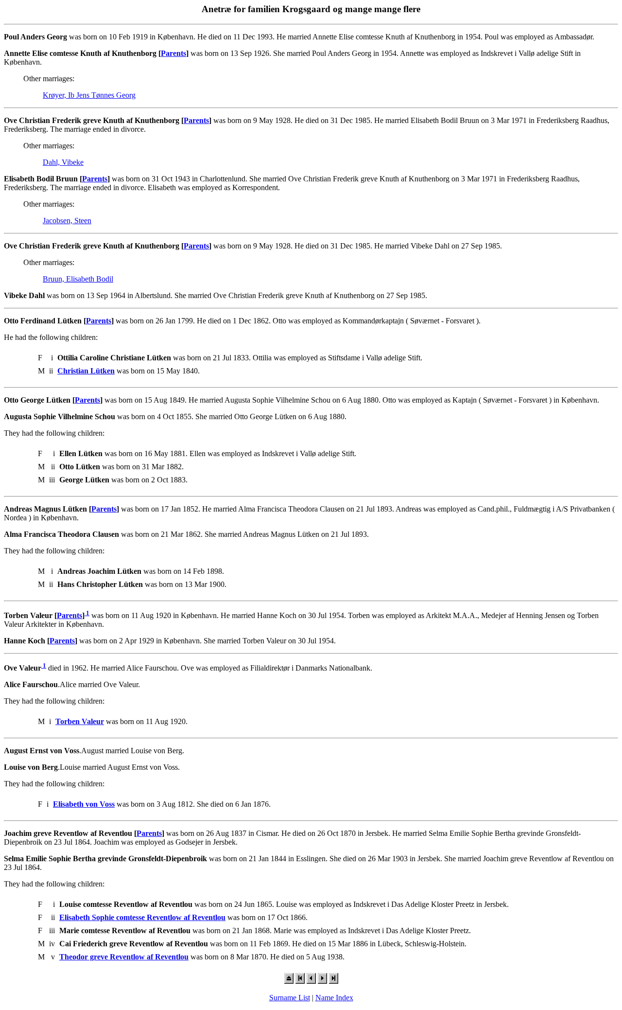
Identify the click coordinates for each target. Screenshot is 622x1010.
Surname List (289, 997)
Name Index (334, 997)
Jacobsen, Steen (67, 220)
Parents (173, 53)
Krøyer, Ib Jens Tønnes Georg (89, 95)
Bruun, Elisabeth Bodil (78, 279)
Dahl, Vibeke (63, 162)
